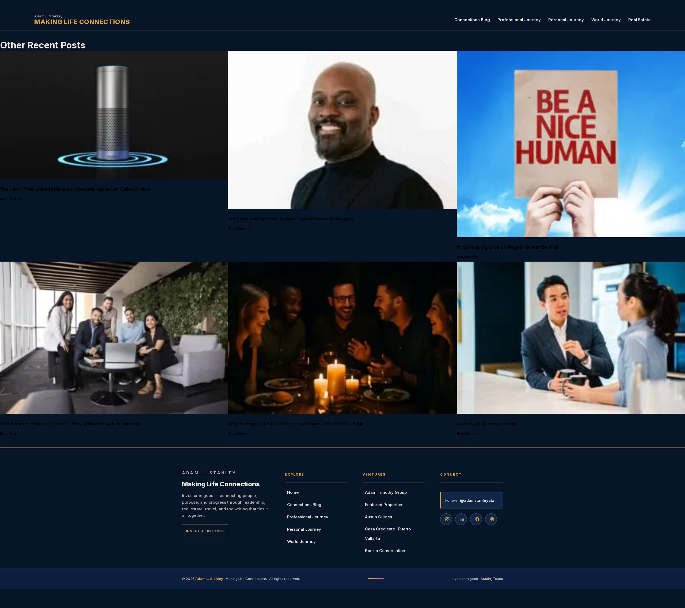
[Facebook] (476, 519)
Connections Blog (472, 20)
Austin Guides (378, 516)
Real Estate (639, 20)
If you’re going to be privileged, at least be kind (507, 247)
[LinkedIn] (461, 519)
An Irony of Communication (486, 424)
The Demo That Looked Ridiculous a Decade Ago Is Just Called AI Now (75, 189)
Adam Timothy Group (386, 492)
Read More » (10, 199)
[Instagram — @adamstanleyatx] (446, 519)
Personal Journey (566, 20)
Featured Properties (384, 504)
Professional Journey (519, 20)
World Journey (606, 20)
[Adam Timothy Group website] (491, 519)
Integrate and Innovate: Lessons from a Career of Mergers (290, 219)
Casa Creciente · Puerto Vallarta (388, 533)
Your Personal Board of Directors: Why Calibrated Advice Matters (70, 424)
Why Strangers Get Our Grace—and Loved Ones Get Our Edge (296, 424)
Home (293, 492)
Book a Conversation (385, 550)
